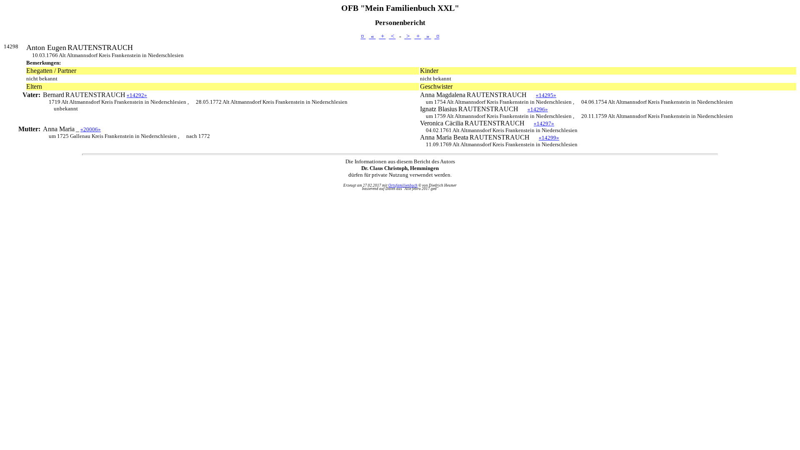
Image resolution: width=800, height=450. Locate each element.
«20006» (90, 129)
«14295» (546, 95)
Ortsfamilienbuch (403, 185)
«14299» (549, 138)
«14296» (538, 109)
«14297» (544, 123)
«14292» (137, 95)
